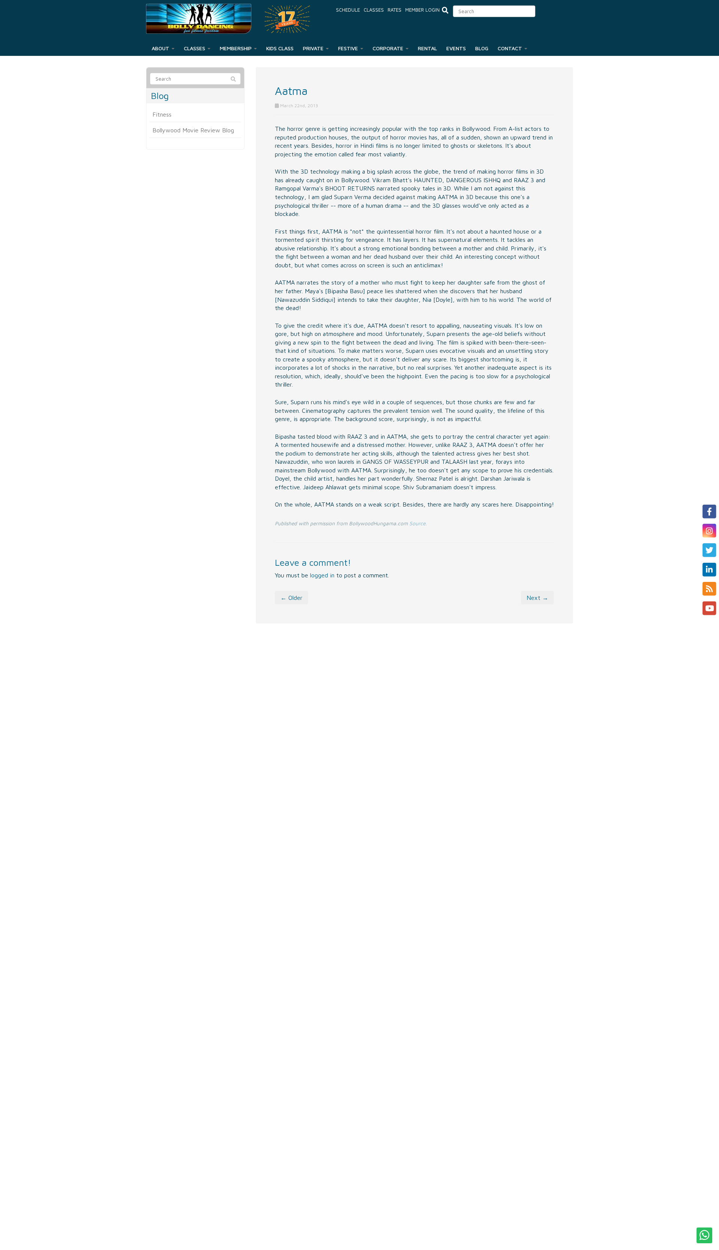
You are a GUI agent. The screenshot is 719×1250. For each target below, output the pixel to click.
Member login (422, 10)
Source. (418, 523)
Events (456, 48)
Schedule (348, 10)
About (161, 48)
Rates (394, 10)
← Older (291, 597)
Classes (374, 10)
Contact (511, 48)
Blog (481, 48)
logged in (322, 575)
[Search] (233, 79)
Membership (236, 48)
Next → (537, 597)
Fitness (162, 114)
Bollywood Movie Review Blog (193, 130)
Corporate (389, 48)
